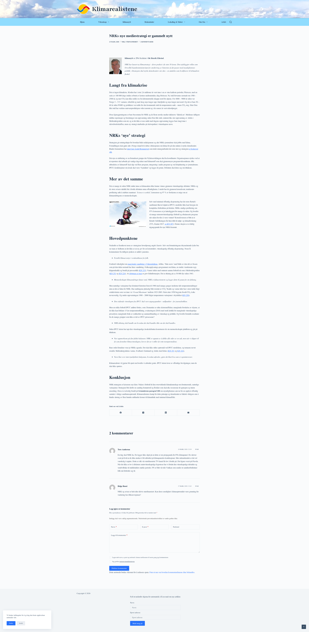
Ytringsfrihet (132, 42)
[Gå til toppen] (304, 627)
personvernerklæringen (127, 561)
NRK (123, 42)
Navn (114, 526)
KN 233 (142, 270)
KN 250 (186, 295)
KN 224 (122, 273)
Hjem (82, 22)
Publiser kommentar (119, 568)
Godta (11, 623)
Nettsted (176, 527)
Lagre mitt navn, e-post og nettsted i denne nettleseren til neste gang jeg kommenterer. (140, 557)
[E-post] (188, 413)
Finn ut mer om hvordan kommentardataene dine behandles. (172, 572)
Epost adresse (135, 612)
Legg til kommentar (119, 535)
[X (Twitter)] (143, 413)
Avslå (21, 623)
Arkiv (223, 22)
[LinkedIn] (166, 413)
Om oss (202, 22)
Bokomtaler (149, 22)
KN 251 (113, 273)
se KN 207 (169, 224)
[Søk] (230, 22)
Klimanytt (127, 22)
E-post (145, 526)
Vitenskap (102, 22)
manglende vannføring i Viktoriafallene (143, 264)
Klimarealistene (114, 9)
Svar (197, 449)
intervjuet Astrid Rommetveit (138, 149)
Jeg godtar (123, 561)
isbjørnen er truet (135, 273)
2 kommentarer (146, 42)
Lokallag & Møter (175, 22)
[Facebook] (120, 413)
